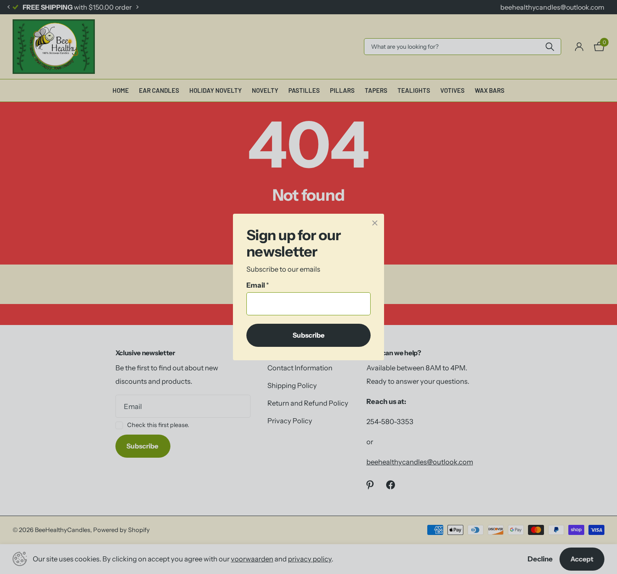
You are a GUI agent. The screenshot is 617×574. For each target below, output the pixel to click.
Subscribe (308, 335)
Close (375, 223)
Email (257, 285)
